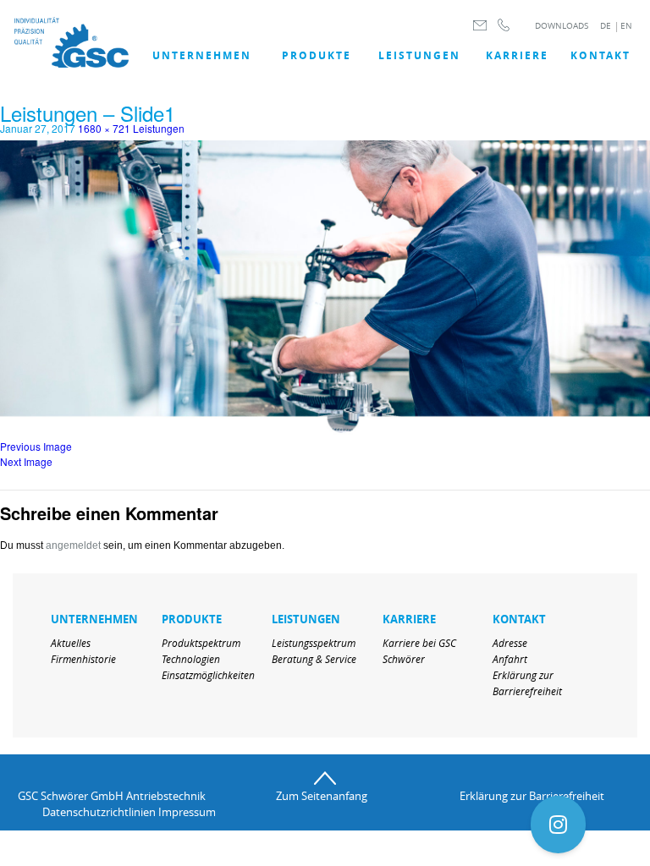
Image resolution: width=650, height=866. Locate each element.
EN (626, 25)
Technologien (191, 659)
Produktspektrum (201, 643)
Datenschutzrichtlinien (99, 811)
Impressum (186, 811)
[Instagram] (558, 824)
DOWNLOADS (561, 25)
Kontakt (600, 55)
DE (605, 25)
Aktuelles (71, 643)
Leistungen (159, 128)
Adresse (510, 643)
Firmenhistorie (83, 659)
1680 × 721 (104, 128)
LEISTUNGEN (419, 55)
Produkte (316, 55)
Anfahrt (510, 659)
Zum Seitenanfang (321, 795)
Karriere (517, 55)
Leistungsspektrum (313, 643)
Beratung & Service (314, 659)
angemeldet (73, 545)
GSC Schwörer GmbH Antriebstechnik (112, 795)
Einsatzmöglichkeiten (208, 675)
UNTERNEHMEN (201, 55)
